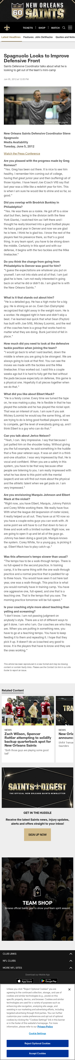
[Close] (69, 989)
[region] (37, 1022)
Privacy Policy (45, 1026)
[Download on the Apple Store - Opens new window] (25, 981)
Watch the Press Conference (22, 153)
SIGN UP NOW (37, 834)
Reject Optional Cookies (38, 1043)
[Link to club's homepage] (7, 26)
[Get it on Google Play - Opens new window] (49, 982)
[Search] (63, 27)
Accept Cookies (37, 1053)
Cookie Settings (37, 1033)
